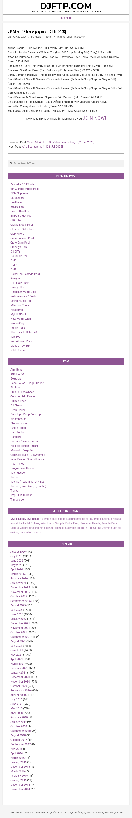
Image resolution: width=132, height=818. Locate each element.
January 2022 (18, 618)
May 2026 (16, 565)
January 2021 (18, 672)
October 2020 (18, 686)
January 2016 (18, 762)
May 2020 (16, 708)
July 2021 (16, 645)
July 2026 (16, 556)
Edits (69, 36)
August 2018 (18, 735)
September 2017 (20, 744)
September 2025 (20, 601)
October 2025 (18, 596)
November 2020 (20, 681)
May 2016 (16, 748)
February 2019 (19, 717)
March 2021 (17, 663)
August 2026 (18, 551)
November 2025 (20, 592)
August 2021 (18, 641)
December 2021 (20, 623)
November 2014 (20, 789)
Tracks (76, 36)
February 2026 (19, 578)
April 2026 (16, 569)
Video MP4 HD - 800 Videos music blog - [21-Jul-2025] (60, 142)
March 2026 (17, 574)
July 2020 (16, 699)
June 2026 (16, 560)
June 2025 (16, 614)
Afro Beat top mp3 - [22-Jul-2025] (42, 146)
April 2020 (16, 713)
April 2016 (16, 753)
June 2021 (16, 650)
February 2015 (19, 775)
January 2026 (18, 583)
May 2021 (16, 654)
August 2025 (18, 605)
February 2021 (19, 668)
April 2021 (16, 659)
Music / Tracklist (43, 36)
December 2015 (20, 766)
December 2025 (20, 587)
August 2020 (18, 695)
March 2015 (17, 771)
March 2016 (17, 757)
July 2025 (16, 610)
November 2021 (20, 627)
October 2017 (18, 739)
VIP (83, 36)
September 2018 (20, 731)
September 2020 (20, 690)
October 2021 (18, 632)
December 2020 (20, 677)
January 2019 (18, 722)
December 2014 (20, 784)
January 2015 (18, 780)
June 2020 (16, 704)
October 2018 (18, 726)
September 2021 (20, 636)
